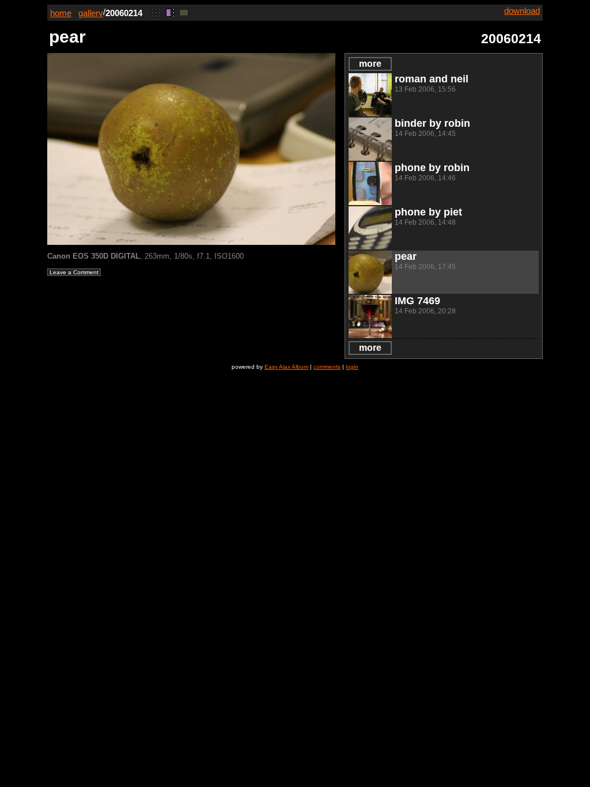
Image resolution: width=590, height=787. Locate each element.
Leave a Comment (74, 272)
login (352, 367)
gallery (90, 13)
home (60, 13)
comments (327, 367)
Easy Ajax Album (286, 367)
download (522, 11)
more (370, 64)
